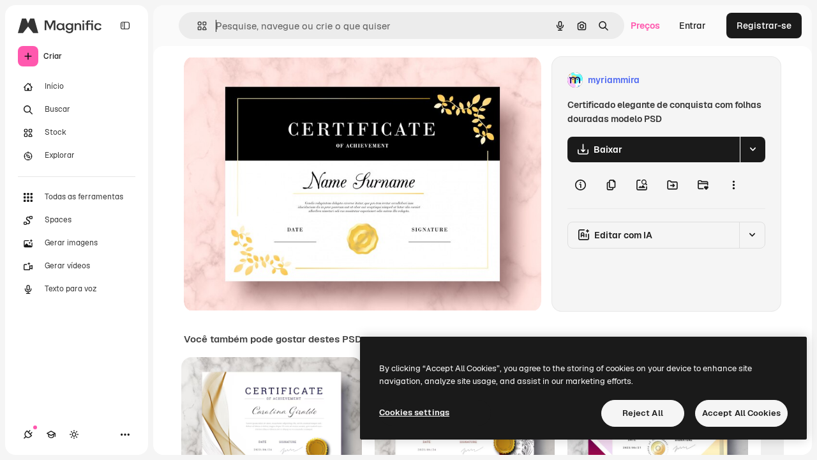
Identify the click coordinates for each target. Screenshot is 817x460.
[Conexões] (28, 434)
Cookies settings (414, 412)
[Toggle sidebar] (125, 25)
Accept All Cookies (741, 413)
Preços (645, 25)
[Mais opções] (733, 185)
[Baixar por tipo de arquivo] (752, 149)
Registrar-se (764, 25)
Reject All (642, 413)
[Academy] (51, 434)
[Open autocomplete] (196, 26)
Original (265, 80)
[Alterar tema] (74, 434)
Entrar (692, 25)
